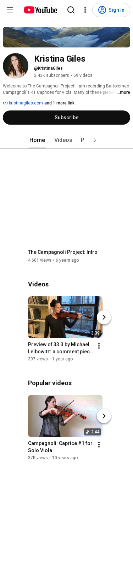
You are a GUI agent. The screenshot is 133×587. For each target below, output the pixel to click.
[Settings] (85, 10)
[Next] (104, 317)
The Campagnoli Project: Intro (63, 252)
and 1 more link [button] (59, 103)
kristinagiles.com (25, 103)
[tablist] (67, 140)
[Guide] (10, 10)
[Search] (71, 10)
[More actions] (99, 346)
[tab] (37, 140)
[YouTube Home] (40, 10)
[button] (94, 140)
